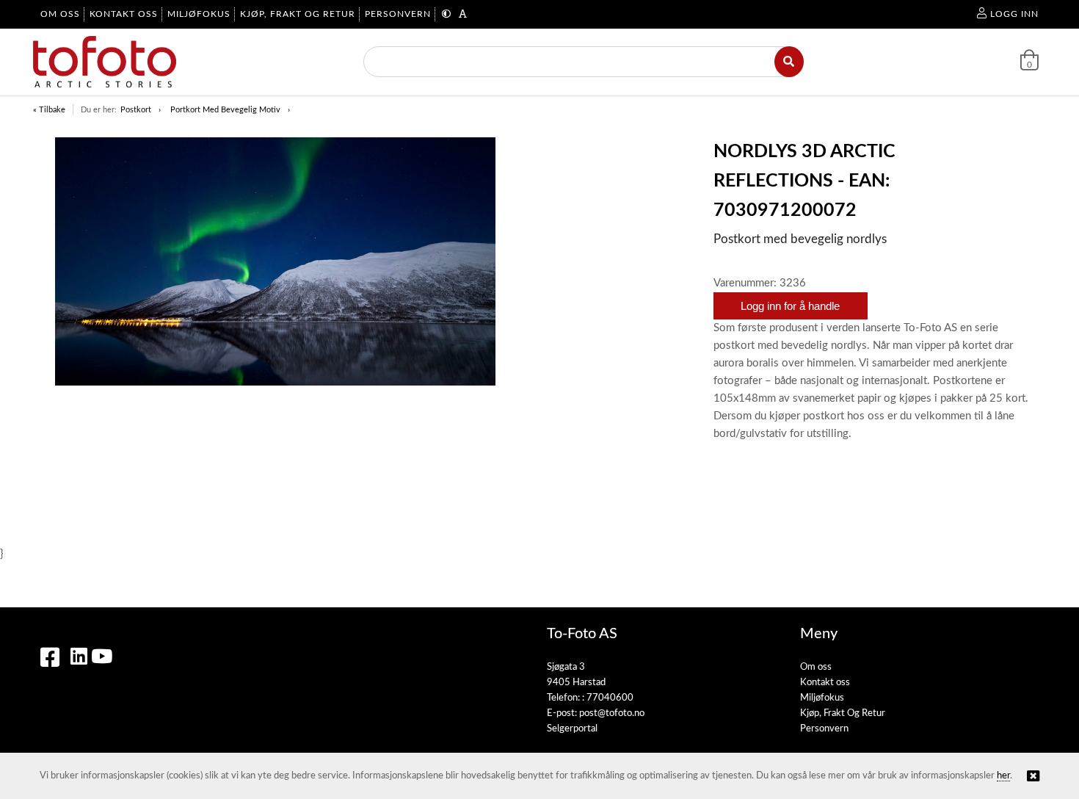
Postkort (135, 110)
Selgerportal (572, 729)
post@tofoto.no (611, 713)
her (1003, 776)
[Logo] (104, 61)
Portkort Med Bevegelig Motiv (225, 110)
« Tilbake (49, 110)
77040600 (609, 698)
